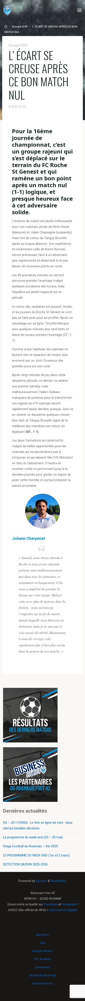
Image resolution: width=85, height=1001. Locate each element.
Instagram (69, 904)
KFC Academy (42, 959)
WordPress (58, 881)
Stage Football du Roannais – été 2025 (30, 846)
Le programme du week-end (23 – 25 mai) (33, 837)
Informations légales (63, 910)
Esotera (41, 881)
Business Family (42, 983)
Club (42, 942)
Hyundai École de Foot (42, 975)
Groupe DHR (19, 26)
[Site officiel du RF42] (7, 10)
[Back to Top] (42, 932)
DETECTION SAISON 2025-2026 (25, 864)
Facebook (50, 904)
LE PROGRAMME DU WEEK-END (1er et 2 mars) (36, 855)
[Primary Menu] (79, 10)
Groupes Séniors (42, 951)
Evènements (42, 967)
